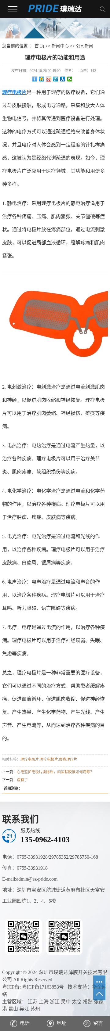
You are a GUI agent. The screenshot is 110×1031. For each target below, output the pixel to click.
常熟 (88, 1001)
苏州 (35, 1008)
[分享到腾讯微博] (55, 79)
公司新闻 (84, 46)
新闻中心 (60, 46)
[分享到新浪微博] (48, 79)
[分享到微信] (69, 79)
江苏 (33, 1001)
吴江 (24, 1008)
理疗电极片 (29, 759)
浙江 (55, 1001)
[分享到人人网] (62, 79)
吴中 (66, 1001)
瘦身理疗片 (68, 759)
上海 (44, 1001)
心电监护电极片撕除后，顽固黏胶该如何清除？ (55, 772)
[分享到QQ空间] (41, 79)
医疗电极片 (49, 759)
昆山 (13, 1008)
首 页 (39, 46)
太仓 (77, 1001)
